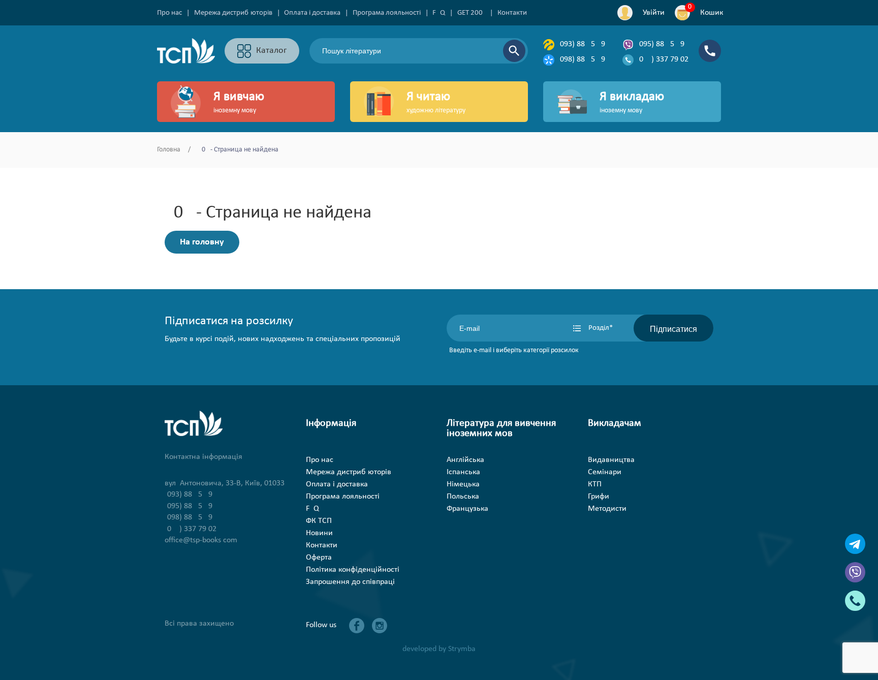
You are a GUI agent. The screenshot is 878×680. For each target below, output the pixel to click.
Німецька (463, 484)
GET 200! (471, 13)
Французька (467, 509)
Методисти (607, 509)
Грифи (598, 496)
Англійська (465, 460)
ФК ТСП (319, 521)
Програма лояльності (387, 13)
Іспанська (463, 472)
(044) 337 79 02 (662, 59)
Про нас (169, 13)
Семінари (604, 472)
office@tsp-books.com (201, 540)
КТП (595, 484)
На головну (202, 242)
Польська (463, 496)
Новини (319, 533)
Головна (168, 149)
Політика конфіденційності (352, 570)
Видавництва (611, 460)
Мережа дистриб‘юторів (233, 13)
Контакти (512, 13)
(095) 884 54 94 (662, 44)
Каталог (271, 50)
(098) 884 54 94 (583, 59)
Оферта (319, 557)
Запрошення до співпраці (350, 582)
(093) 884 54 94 (583, 44)
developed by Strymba (439, 649)
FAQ (438, 13)
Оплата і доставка (312, 13)
